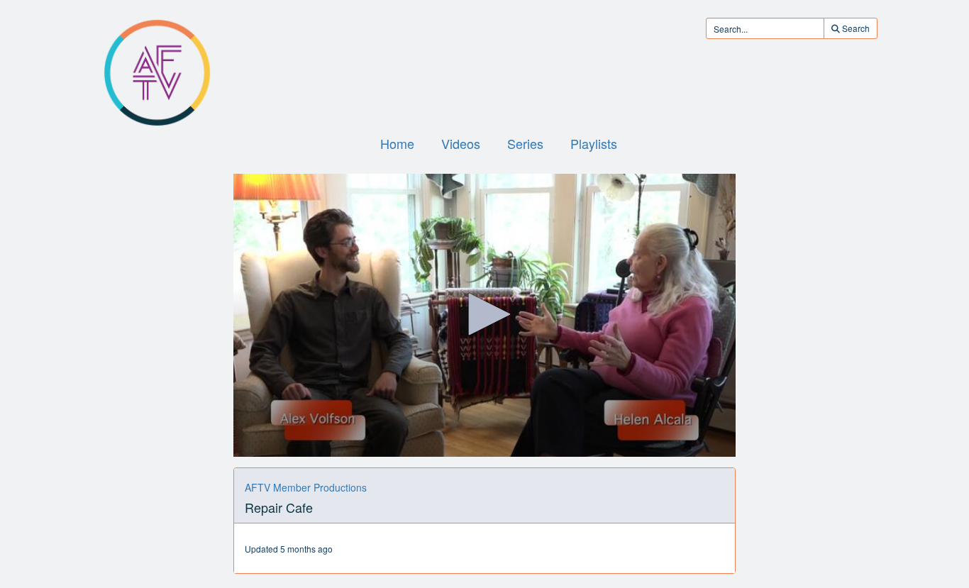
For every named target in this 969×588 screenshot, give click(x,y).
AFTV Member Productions (306, 487)
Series (525, 143)
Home (397, 143)
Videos (460, 143)
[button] (484, 314)
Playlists (593, 143)
